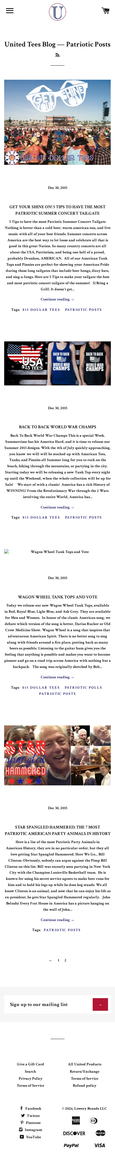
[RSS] (57, 55)
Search (30, 1071)
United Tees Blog (30, 44)
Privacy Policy (30, 1078)
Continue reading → (58, 299)
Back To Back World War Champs (57, 427)
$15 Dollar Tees (41, 309)
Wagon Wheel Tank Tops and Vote (57, 597)
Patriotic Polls (83, 687)
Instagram (33, 1129)
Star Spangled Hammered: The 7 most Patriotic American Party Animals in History (58, 830)
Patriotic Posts (83, 309)
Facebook (33, 1108)
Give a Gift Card (30, 1064)
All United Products (84, 1064)
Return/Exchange (84, 1071)
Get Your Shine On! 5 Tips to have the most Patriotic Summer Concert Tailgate (57, 210)
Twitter (33, 1115)
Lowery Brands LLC (90, 1108)
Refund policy (84, 1085)
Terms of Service (30, 1085)
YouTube (33, 1137)
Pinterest (33, 1122)
